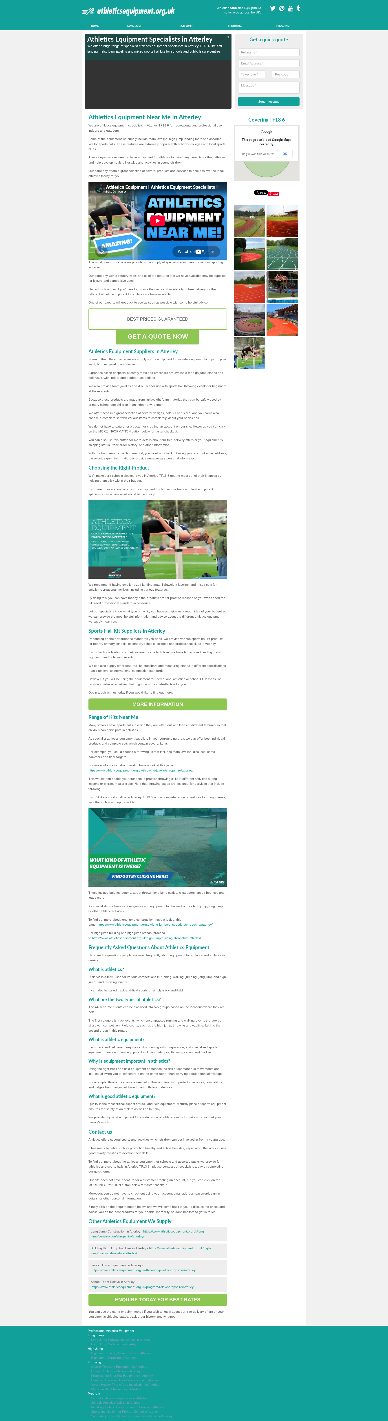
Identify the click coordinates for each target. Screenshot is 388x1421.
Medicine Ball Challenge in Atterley (115, 1389)
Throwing (235, 25)
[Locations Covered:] (87, 3)
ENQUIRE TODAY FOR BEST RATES (158, 1299)
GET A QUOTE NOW (158, 336)
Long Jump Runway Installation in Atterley (120, 1339)
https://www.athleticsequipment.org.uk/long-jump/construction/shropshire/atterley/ (155, 924)
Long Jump (134, 25)
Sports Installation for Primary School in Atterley (125, 1411)
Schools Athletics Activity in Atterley (115, 1402)
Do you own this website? (258, 154)
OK (285, 154)
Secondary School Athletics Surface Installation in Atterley (131, 1416)
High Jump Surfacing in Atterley (113, 1357)
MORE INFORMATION (157, 704)
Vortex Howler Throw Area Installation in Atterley (125, 1384)
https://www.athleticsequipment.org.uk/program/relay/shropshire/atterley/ (143, 1287)
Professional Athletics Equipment (111, 1330)
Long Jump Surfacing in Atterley (113, 1344)
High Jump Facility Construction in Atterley (121, 1353)
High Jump (185, 25)
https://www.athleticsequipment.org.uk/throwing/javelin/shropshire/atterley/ (140, 770)
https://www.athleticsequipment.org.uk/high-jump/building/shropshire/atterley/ (146, 938)
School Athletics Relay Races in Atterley (119, 1398)
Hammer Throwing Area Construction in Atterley (125, 1380)
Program (282, 25)
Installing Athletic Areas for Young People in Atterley (127, 1407)
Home (95, 25)
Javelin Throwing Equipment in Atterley (118, 1366)
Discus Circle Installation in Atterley (116, 1371)
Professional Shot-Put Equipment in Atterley (122, 1375)
